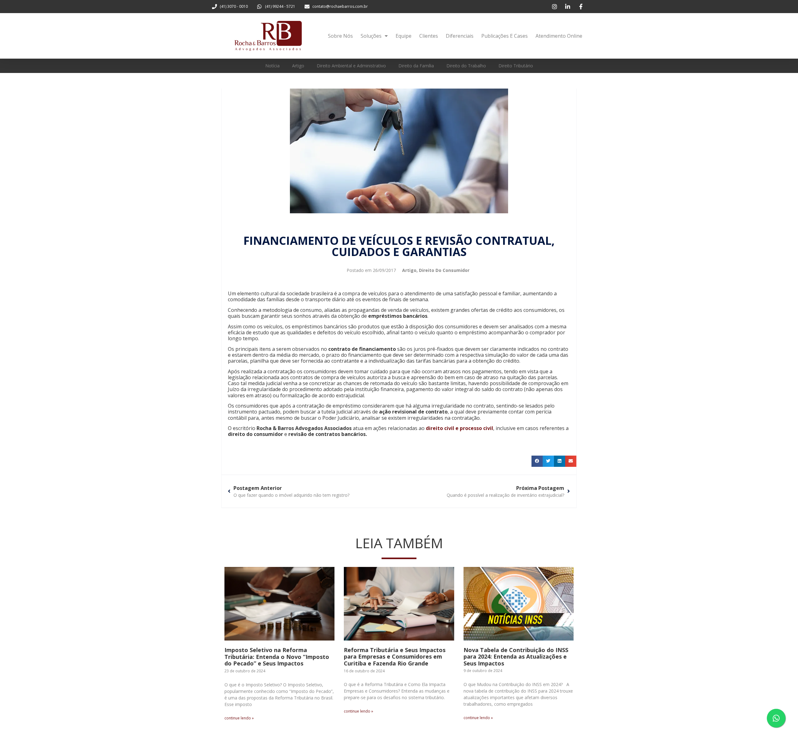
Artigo (298, 66)
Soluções (371, 35)
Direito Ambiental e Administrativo (351, 66)
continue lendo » (239, 718)
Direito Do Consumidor (444, 270)
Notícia (272, 66)
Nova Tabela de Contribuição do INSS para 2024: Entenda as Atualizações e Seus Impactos (516, 656)
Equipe (403, 35)
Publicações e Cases (504, 35)
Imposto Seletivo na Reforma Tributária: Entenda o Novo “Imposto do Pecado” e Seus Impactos (276, 656)
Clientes (428, 35)
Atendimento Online (559, 35)
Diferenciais (460, 35)
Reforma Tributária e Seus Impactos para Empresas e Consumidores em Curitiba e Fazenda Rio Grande (394, 656)
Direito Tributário (515, 66)
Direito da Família (416, 66)
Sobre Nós (340, 35)
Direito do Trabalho (466, 66)
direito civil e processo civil (459, 428)
